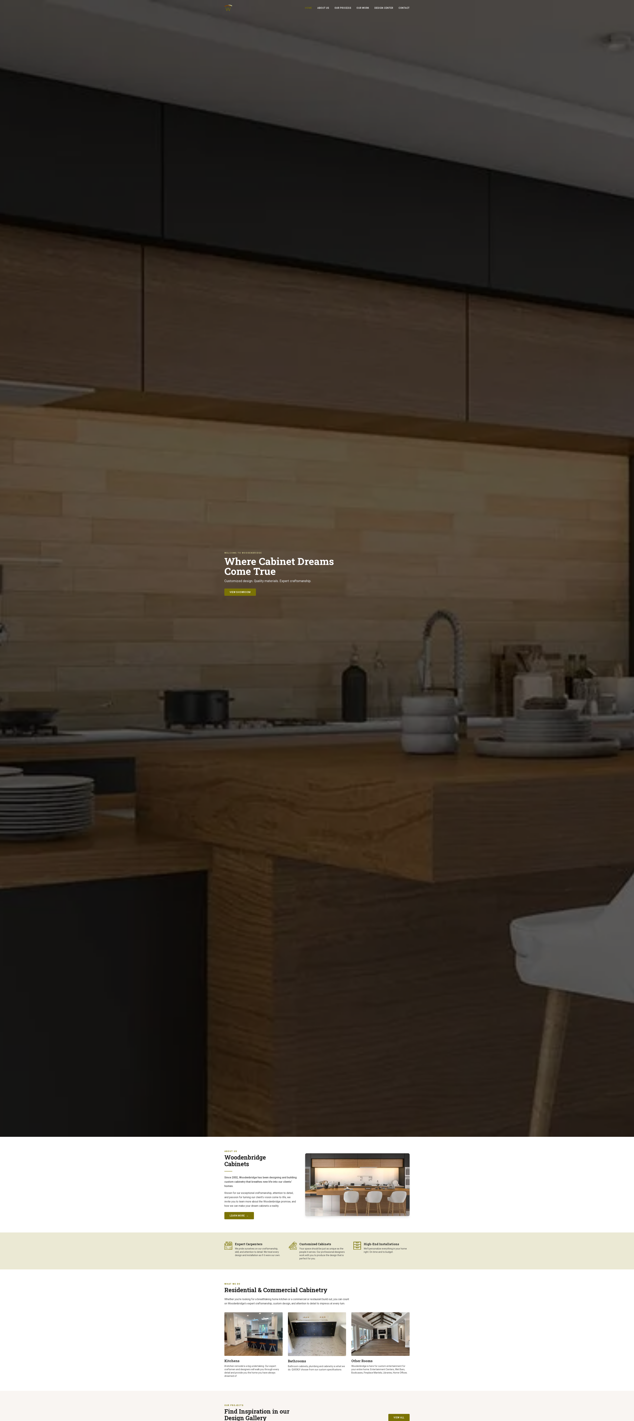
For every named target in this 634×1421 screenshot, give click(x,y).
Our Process (343, 8)
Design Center (383, 8)
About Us (323, 8)
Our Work (362, 8)
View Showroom (240, 592)
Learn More (239, 1215)
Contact (404, 8)
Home (308, 8)
